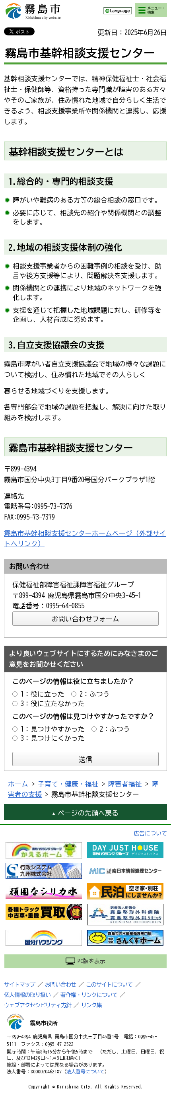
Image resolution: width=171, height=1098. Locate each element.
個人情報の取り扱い (27, 995)
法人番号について (85, 1071)
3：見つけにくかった (53, 738)
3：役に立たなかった (53, 703)
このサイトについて (109, 984)
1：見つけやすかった (53, 729)
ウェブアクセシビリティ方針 (37, 1005)
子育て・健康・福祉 (68, 784)
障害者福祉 (125, 784)
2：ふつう (95, 694)
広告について (150, 833)
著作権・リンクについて (88, 995)
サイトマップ (19, 984)
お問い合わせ (60, 984)
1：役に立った (42, 694)
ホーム (18, 784)
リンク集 (91, 1005)
